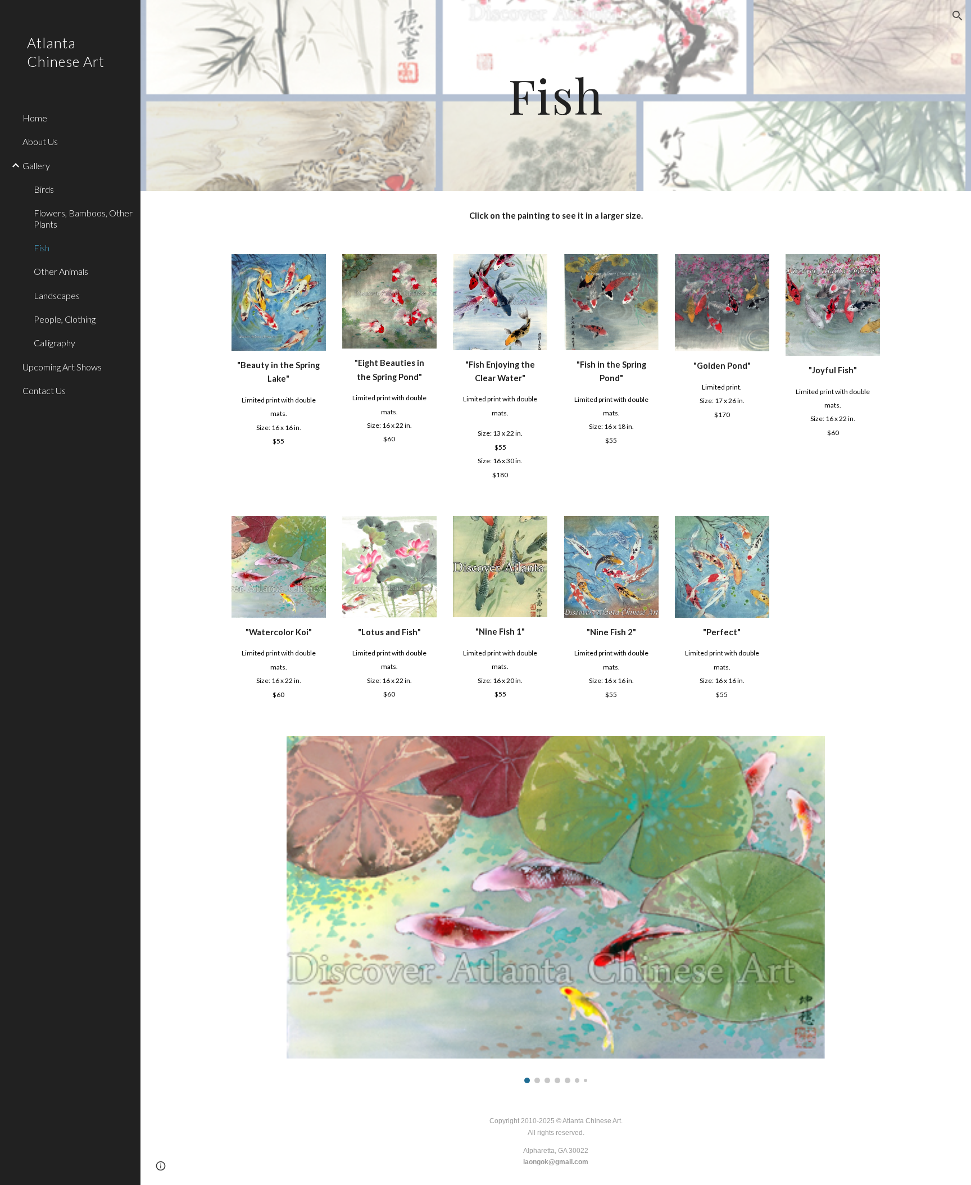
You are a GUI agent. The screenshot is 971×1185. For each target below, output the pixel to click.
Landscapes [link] (57, 295)
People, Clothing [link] (65, 319)
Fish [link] (41, 247)
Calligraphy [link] (54, 342)
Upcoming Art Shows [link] (62, 366)
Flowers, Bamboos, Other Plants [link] (83, 218)
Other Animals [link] (61, 271)
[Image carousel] (555, 909)
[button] (957, 15)
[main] (556, 95)
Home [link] (34, 117)
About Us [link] (40, 141)
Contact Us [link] (44, 390)
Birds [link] (44, 189)
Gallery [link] (36, 165)
